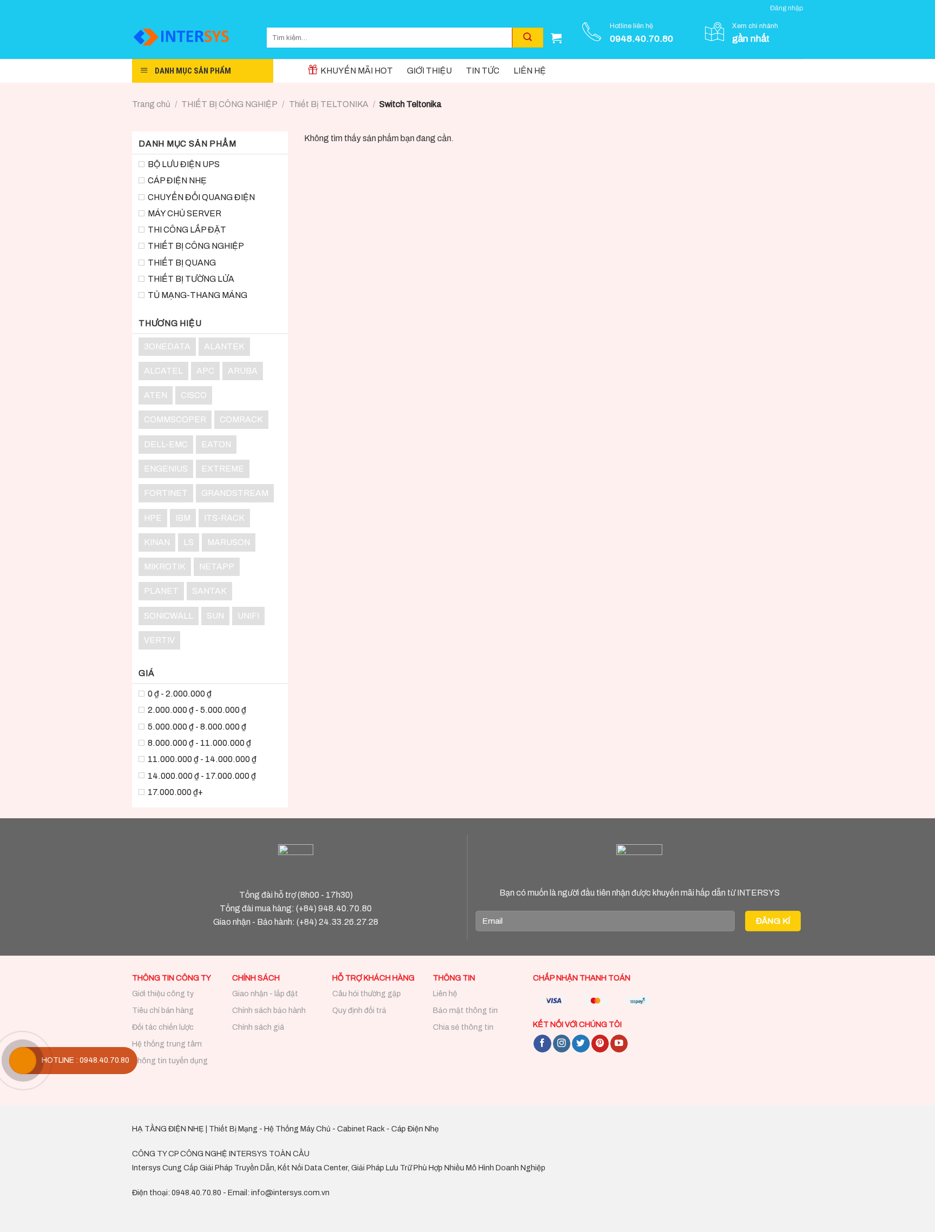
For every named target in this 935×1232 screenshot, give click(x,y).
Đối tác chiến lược (163, 1027)
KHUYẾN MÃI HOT (356, 70)
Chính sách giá (258, 1027)
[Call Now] (22, 1060)
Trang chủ (151, 104)
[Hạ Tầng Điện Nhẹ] (191, 37)
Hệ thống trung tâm (167, 1044)
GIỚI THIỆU (429, 70)
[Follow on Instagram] (561, 1043)
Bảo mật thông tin (465, 1010)
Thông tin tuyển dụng (170, 1061)
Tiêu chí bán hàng (163, 1010)
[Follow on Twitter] (580, 1043)
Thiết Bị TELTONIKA (328, 104)
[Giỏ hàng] (556, 38)
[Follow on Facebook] (542, 1043)
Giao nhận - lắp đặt (265, 994)
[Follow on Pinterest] (600, 1043)
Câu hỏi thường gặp (366, 994)
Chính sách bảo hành (269, 1010)
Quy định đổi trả (359, 1010)
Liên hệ (445, 994)
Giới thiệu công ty (163, 994)
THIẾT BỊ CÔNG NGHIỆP (229, 104)
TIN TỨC (482, 70)
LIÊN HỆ (529, 70)
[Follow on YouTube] (619, 1043)
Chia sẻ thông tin (463, 1027)
